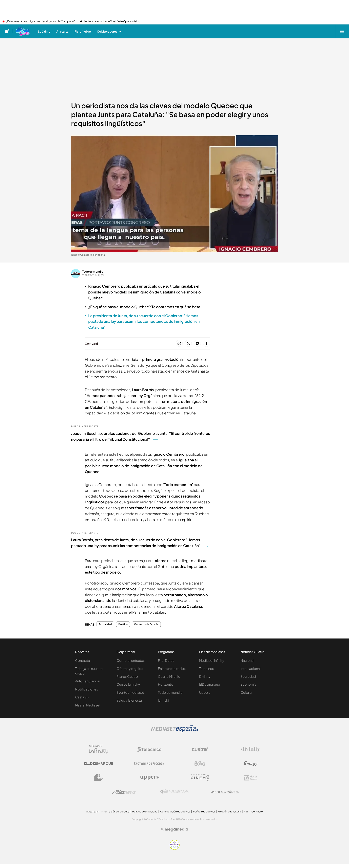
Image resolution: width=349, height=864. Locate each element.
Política (123, 624)
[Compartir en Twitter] (188, 343)
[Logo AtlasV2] (124, 792)
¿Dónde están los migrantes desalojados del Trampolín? (40, 21)
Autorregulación (87, 681)
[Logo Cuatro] (200, 749)
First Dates (166, 660)
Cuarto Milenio (169, 676)
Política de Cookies (204, 811)
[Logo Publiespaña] (174, 792)
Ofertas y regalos (130, 668)
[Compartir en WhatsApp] (179, 343)
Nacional (247, 660)
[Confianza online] (175, 848)
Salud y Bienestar (130, 700)
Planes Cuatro (127, 676)
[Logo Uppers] (149, 778)
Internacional (251, 668)
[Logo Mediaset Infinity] (98, 749)
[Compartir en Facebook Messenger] (197, 343)
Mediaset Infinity (211, 660)
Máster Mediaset (87, 705)
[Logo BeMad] (98, 778)
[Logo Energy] (251, 763)
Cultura (246, 692)
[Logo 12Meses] (250, 777)
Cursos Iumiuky (128, 684)
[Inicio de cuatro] (7, 31)
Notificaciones (86, 689)
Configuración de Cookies (175, 811)
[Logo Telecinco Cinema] (200, 777)
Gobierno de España (146, 624)
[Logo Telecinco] (149, 749)
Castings (82, 697)
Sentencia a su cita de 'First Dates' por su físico (112, 21)
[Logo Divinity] (250, 749)
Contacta (82, 660)
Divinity (204, 676)
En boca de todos (172, 668)
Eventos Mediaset (130, 692)
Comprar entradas (131, 660)
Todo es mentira (92, 271)
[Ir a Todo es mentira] (22, 31)
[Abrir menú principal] (342, 31)
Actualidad (105, 624)
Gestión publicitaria (229, 811)
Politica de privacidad (144, 811)
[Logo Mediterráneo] (225, 791)
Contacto (257, 811)
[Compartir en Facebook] (206, 343)
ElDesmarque (209, 684)
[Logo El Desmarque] (98, 763)
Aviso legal (92, 811)
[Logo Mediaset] (174, 731)
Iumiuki (163, 700)
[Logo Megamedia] (176, 829)
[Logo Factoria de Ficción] (149, 763)
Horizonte (165, 684)
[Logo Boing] (199, 763)
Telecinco (206, 668)
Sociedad (248, 676)
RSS (246, 811)
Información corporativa (115, 811)
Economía (248, 684)
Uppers (204, 692)
